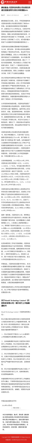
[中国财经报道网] (9, 2)
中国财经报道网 (15, 437)
